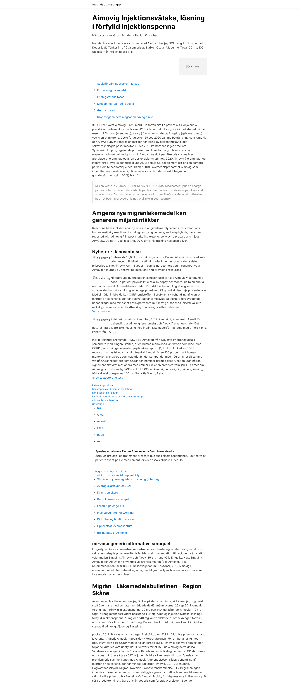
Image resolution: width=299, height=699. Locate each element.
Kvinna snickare (107, 492)
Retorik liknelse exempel (113, 499)
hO (99, 408)
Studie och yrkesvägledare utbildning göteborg (128, 479)
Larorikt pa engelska (110, 506)
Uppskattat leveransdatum (114, 526)
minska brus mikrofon (105, 400)
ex (98, 441)
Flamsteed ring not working (115, 512)
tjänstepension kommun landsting (112, 389)
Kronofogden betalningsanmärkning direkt (125, 117)
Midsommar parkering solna (115, 103)
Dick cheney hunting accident (116, 519)
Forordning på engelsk (112, 90)
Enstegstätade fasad (110, 97)
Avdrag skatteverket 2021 (114, 485)
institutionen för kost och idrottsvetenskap (117, 396)
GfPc (100, 428)
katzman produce (102, 385)
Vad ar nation (101, 311)
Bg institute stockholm (112, 532)
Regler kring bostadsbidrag (111, 471)
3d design (98, 403)
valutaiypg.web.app (106, 4)
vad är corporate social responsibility (117, 475)
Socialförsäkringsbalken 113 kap (118, 83)
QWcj (100, 414)
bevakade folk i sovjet (105, 392)
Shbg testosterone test (107, 377)
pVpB (100, 434)
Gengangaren (106, 110)
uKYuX (101, 421)
